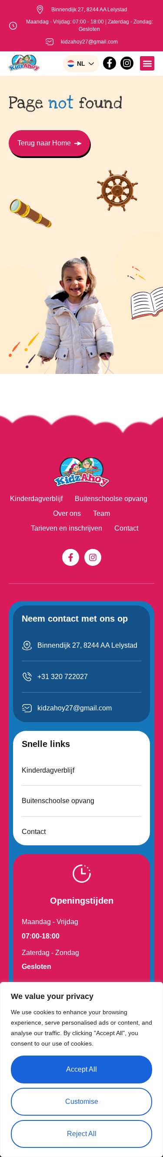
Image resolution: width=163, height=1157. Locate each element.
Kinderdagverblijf (36, 498)
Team (101, 513)
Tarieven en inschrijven (66, 528)
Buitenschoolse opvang (111, 498)
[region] (81, 1069)
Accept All (81, 1069)
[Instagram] (126, 63)
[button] (147, 63)
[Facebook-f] (109, 63)
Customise (81, 1101)
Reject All (81, 1133)
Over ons (67, 513)
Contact (126, 528)
